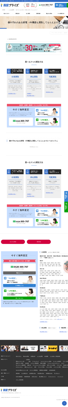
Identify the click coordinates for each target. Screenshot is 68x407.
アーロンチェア (35, 361)
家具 (30, 361)
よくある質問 (11, 9)
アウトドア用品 (41, 367)
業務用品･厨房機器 (43, 370)
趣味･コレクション (29, 367)
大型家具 (28, 359)
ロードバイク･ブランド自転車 (39, 365)
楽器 (35, 367)
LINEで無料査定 (19, 376)
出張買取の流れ (12, 93)
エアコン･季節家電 (35, 363)
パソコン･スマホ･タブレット (54, 363)
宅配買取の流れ (49, 92)
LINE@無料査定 (66, 207)
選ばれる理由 (49, 13)
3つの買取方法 (61, 13)
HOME (3, 9)
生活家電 (27, 363)
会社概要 (46, 356)
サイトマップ (60, 376)
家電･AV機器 (43, 363)
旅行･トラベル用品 (51, 365)
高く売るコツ (57, 373)
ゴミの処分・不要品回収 (55, 356)
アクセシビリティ (52, 376)
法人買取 (28, 13)
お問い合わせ (59, 319)
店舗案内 (29, 93)
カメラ (62, 363)
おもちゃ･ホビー (19, 367)
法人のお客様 (13, 241)
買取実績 (38, 13)
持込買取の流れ (30, 95)
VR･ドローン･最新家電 (21, 365)
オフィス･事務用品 (34, 370)
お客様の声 (33, 356)
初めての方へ (7, 13)
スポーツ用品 (49, 367)
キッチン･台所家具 (57, 361)
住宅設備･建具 (52, 370)
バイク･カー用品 (57, 367)
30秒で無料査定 (61, 5)
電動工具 (29, 365)
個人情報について (42, 376)
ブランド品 (59, 365)
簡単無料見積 (27, 376)
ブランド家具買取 (19, 379)
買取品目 (18, 13)
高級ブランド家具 (19, 363)
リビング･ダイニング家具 (46, 361)
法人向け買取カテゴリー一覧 (22, 370)
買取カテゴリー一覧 (20, 361)
